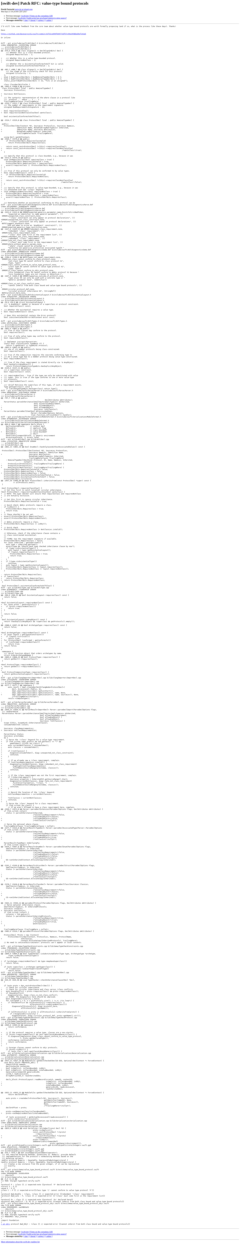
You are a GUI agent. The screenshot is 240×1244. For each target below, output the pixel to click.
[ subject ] (41, 20)
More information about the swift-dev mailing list (20, 1242)
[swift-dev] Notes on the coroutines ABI (37, 16)
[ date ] (26, 20)
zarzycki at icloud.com (23, 9)
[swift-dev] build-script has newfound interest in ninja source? (42, 18)
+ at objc (5, 1224)
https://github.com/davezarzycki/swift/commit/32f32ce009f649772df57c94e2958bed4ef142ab (43, 34)
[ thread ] (32, 20)
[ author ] (48, 20)
